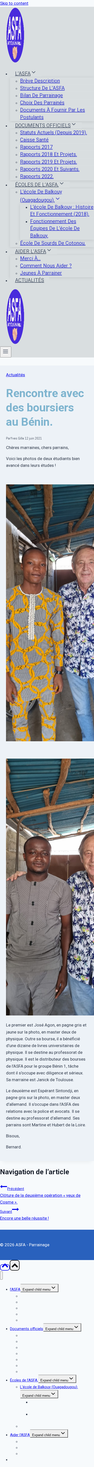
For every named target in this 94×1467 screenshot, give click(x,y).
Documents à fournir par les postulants (52, 113)
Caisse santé (34, 140)
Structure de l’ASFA (42, 88)
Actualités (29, 280)
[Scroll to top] (5, 1267)
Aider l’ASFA (20, 1435)
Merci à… (30, 258)
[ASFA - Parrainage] (15, 61)
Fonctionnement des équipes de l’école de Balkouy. (55, 228)
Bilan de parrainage (41, 95)
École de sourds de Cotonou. (52, 243)
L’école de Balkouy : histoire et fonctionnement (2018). (61, 210)
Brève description (40, 81)
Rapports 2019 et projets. (48, 162)
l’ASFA (15, 1289)
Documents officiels (26, 1329)
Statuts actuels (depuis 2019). (53, 132)
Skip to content (14, 3)
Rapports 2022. (37, 176)
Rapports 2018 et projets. (48, 154)
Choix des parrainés (42, 103)
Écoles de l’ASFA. (24, 1380)
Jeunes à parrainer (41, 273)
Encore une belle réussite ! (24, 1215)
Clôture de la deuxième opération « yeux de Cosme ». (40, 1196)
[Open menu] (5, 351)
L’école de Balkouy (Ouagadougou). (49, 1387)
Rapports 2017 (36, 147)
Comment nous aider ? (46, 266)
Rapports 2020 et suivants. (49, 169)
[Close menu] (1, 1275)
